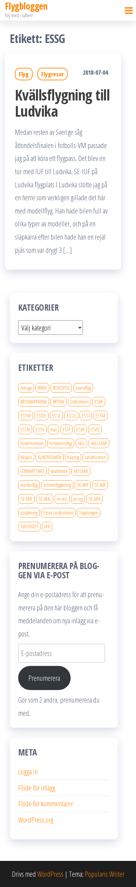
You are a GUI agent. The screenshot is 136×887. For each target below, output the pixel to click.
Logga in (28, 771)
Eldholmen (79, 401)
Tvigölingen (88, 512)
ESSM (100, 415)
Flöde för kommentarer (45, 803)
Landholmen (95, 457)
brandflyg (83, 387)
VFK (47, 526)
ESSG (71, 415)
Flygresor (52, 74)
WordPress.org (35, 820)
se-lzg (78, 498)
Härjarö (26, 457)
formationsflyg (61, 443)
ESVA (80, 429)
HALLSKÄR (99, 443)
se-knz (62, 498)
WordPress (50, 874)
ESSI (85, 415)
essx (53, 429)
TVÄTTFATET (29, 526)
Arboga (26, 387)
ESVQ (94, 429)
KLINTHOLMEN (49, 457)
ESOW (25, 415)
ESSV (40, 429)
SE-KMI (26, 498)
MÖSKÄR (81, 471)
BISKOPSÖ (61, 387)
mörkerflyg (29, 485)
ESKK (99, 401)
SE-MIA (94, 498)
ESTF (66, 429)
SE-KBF (100, 485)
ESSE (56, 415)
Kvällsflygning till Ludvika (62, 103)
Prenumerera (44, 678)
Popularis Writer (104, 874)
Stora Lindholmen (58, 512)
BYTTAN (58, 401)
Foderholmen (32, 443)
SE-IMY (82, 485)
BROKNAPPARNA (33, 401)
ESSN (25, 429)
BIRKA (42, 387)
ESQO (41, 415)
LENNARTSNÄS (32, 471)
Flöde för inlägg (36, 787)
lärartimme (59, 471)
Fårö (81, 443)
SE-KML (44, 498)
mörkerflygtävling (57, 485)
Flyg (24, 74)
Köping (73, 457)
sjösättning (28, 512)
